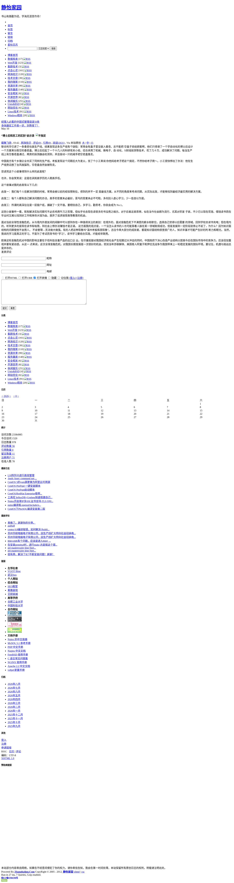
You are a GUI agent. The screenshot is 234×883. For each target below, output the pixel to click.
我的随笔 (13, 82)
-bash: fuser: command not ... (22, 478)
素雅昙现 (13, 590)
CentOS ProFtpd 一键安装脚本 (24, 486)
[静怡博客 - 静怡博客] (15, 632)
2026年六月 (14, 691)
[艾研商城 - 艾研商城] (15, 626)
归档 (3, 677)
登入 (3, 740)
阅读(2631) (59, 142)
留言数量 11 (8, 453)
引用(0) (47, 142)
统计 (3, 427)
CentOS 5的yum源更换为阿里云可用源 (29, 482)
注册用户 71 (8, 457)
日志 (11, 751)
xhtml (77, 871)
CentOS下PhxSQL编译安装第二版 (26, 509)
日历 (3, 389)
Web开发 (12, 62)
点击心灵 (13, 70)
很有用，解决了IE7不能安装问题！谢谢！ (31, 554)
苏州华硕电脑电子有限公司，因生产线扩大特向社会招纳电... (42, 533)
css (82, 871)
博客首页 (13, 55)
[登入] (72, 278)
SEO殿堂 (13, 586)
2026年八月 (14, 684)
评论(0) (37, 142)
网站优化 (13, 107)
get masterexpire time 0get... (22, 547)
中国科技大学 (15, 605)
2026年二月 (14, 707)
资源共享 (13, 85)
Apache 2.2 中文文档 (19, 666)
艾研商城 (13, 594)
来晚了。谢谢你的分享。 (22, 522)
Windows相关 (15, 115)
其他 (3, 733)
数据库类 (13, 59)
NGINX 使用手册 (17, 662)
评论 (18, 751)
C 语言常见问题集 (18, 658)
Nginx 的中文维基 (17, 639)
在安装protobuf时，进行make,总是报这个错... (32, 544)
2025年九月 (14, 726)
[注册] (80, 278)
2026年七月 (14, 687)
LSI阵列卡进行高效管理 (21, 475)
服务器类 (13, 89)
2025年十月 (14, 722)
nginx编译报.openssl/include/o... (24, 505)
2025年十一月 (15, 718)
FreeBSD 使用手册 (18, 654)
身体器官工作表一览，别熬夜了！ (20, 125)
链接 (3, 561)
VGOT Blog (14, 571)
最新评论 (5, 516)
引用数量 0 (7, 450)
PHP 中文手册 (15, 647)
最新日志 (5, 468)
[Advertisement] (213, 164)
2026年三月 (14, 703)
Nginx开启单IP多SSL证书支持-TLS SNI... (30, 501)
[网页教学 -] (15, 615)
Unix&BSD (14, 104)
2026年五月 (14, 695)
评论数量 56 (8, 446)
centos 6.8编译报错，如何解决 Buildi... (29, 529)
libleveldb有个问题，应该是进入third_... (29, 541)
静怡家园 (11, 7)
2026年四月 (14, 699)
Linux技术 (13, 111)
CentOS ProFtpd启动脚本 (21, 489)
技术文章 (13, 78)
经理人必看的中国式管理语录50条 (20, 121)
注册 (3, 743)
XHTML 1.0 (7, 758)
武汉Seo (12, 575)
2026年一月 (14, 710)
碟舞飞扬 (6, 142)
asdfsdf (11, 525)
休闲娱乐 (13, 101)
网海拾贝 (13, 74)
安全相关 (13, 93)
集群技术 (13, 66)
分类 (3, 315)
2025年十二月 (15, 714)
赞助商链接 (6, 765)
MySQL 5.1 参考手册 (19, 643)
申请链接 (6, 747)
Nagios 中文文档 (17, 650)
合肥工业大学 (15, 601)
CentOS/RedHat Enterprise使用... (25, 493)
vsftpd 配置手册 (16, 670)
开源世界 (13, 97)
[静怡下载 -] (15, 620)
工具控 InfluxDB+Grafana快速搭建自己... (30, 497)
